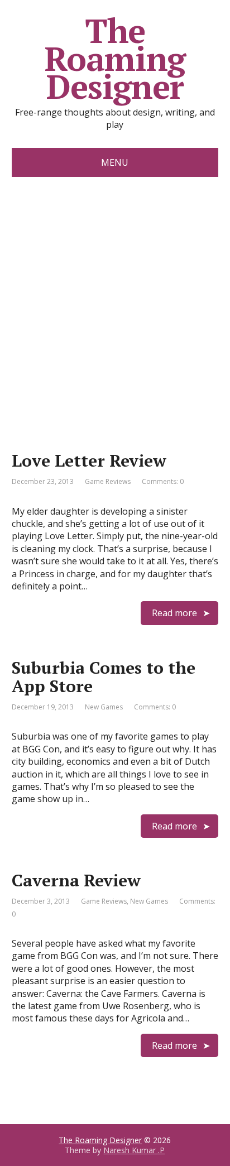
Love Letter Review (89, 460)
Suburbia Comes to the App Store (103, 676)
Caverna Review (76, 880)
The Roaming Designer (115, 58)
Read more (174, 613)
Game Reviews (108, 481)
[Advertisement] (115, 297)
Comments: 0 (163, 481)
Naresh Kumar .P (134, 1150)
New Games (104, 707)
